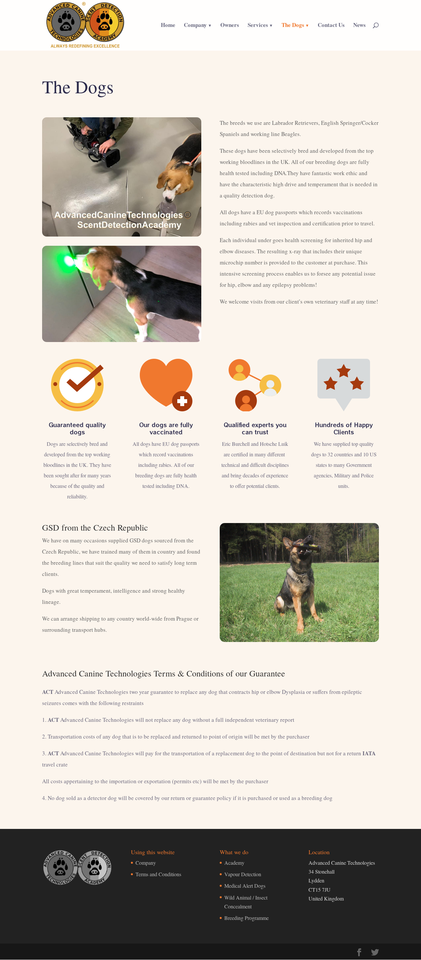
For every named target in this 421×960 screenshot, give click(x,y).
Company (195, 26)
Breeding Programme (246, 917)
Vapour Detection (242, 874)
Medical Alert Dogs (244, 885)
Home (168, 26)
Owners (229, 26)
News (359, 26)
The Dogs (293, 26)
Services (258, 26)
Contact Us (331, 26)
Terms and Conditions (158, 874)
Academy (234, 862)
